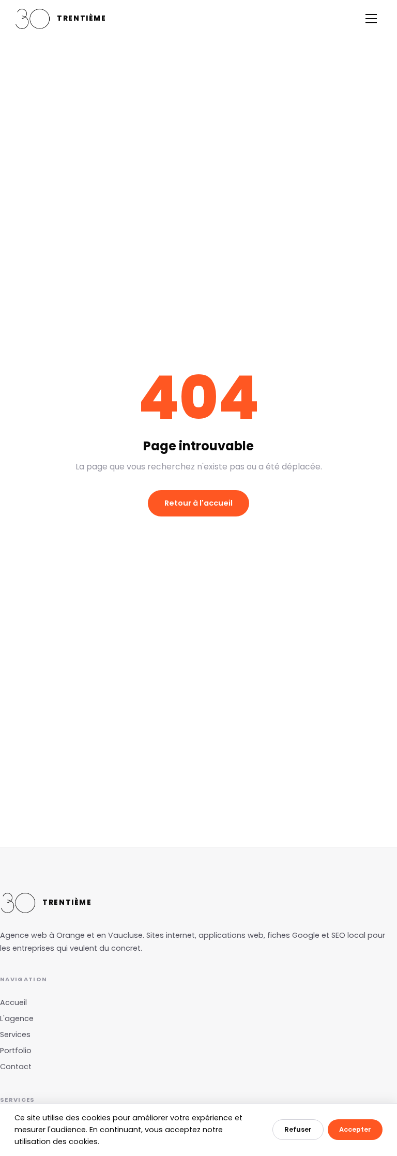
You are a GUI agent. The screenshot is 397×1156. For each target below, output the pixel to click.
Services (15, 1034)
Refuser (298, 1129)
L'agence (17, 1018)
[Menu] (371, 18)
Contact (16, 1066)
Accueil (13, 1002)
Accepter (355, 1129)
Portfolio (16, 1050)
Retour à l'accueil (198, 503)
